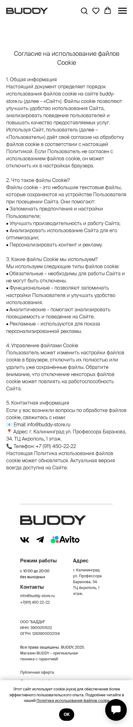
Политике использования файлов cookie (72, 700)
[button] (84, 10)
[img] (24, 540)
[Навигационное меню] (122, 11)
